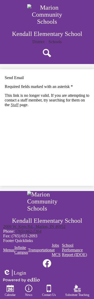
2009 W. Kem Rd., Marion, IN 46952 (34, 226)
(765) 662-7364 (29, 231)
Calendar (10, 295)
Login (14, 273)
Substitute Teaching (77, 295)
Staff (15, 105)
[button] (55, 41)
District (38, 42)
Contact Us (49, 295)
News (28, 295)
